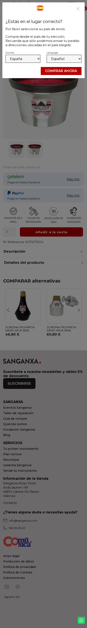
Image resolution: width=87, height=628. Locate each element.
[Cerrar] (78, 9)
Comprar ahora (61, 71)
